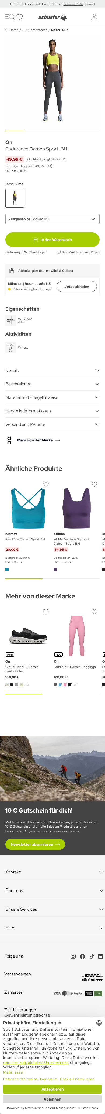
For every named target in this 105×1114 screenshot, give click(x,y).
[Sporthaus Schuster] (52, 17)
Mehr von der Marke (35, 440)
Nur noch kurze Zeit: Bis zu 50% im (37, 4)
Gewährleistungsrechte (27, 1015)
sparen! (89, 4)
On (8, 142)
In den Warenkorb (56, 239)
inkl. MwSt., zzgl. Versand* (46, 159)
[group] (52, 81)
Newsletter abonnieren (32, 844)
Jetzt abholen (76, 286)
